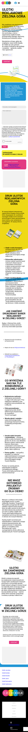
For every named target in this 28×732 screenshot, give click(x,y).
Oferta (14, 703)
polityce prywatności (14, 136)
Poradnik (14, 708)
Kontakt (14, 713)
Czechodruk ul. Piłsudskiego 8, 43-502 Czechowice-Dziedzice (14, 725)
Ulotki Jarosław (6, 670)
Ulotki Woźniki (6, 675)
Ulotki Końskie (6, 673)
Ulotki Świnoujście (7, 681)
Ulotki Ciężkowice (7, 684)
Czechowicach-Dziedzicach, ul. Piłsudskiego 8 (12, 356)
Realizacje (14, 705)
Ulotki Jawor (5, 678)
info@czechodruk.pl (13, 164)
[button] (18, 2)
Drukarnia (14, 716)
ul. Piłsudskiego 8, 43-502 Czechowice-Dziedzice (12, 166)
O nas (14, 711)
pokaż (10, 54)
